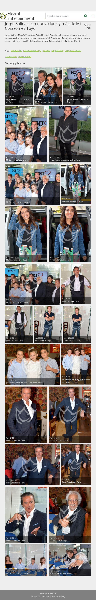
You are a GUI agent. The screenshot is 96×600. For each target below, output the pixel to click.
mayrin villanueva (73, 50)
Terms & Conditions (40, 596)
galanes (46, 50)
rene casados (24, 56)
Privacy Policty (58, 596)
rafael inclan (11, 56)
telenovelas (16, 50)
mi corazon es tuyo (32, 50)
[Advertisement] (48, 5)
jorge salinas (57, 50)
